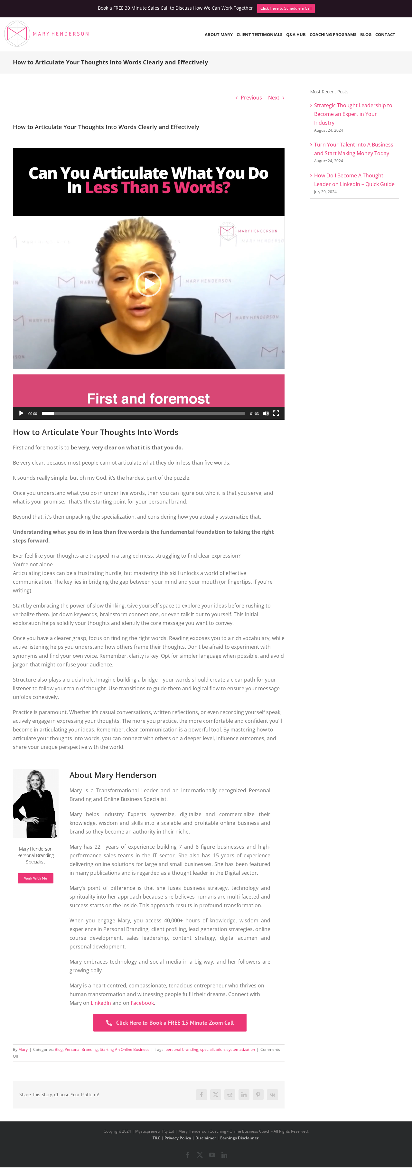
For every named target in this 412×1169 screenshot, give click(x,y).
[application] (149, 284)
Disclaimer (205, 1138)
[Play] (21, 413)
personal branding (181, 1049)
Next (273, 97)
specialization (212, 1049)
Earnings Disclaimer (239, 1138)
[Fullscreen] (276, 413)
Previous (251, 97)
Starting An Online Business (124, 1049)
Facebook (142, 1002)
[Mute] (266, 413)
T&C (156, 1138)
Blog (59, 1049)
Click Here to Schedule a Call (286, 8)
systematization (241, 1049)
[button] (149, 284)
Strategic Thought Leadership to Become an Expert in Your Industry (353, 114)
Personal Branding (81, 1049)
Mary (23, 1049)
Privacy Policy (177, 1138)
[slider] (143, 413)
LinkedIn (101, 1002)
